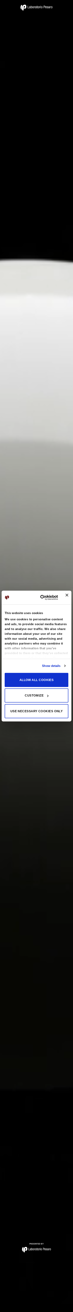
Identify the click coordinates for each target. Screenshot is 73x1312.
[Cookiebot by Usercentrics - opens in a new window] (43, 597)
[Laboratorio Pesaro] (36, 7)
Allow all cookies (36, 679)
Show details (51, 665)
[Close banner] (66, 597)
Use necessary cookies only (36, 711)
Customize (34, 695)
